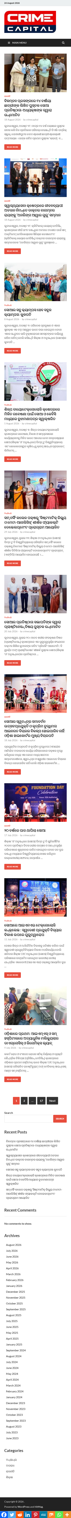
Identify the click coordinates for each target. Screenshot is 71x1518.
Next (52, 1100)
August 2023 (13, 1426)
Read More (11, 146)
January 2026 (14, 1285)
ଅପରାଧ (10, 1465)
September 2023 (16, 1420)
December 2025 (15, 1291)
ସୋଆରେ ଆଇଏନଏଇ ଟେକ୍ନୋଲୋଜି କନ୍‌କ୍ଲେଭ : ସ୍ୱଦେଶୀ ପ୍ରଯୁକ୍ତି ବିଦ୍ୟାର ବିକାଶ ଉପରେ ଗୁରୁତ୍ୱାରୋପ (33, 930)
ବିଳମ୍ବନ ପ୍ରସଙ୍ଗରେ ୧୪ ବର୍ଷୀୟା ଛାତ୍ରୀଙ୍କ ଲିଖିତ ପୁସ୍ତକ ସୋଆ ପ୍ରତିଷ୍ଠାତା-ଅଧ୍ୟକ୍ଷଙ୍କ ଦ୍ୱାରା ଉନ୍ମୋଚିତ (33, 1145)
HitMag (39, 1506)
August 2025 (13, 1315)
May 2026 (12, 1262)
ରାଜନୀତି (7, 96)
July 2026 (12, 1250)
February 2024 (14, 1391)
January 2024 (14, 1397)
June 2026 (12, 1256)
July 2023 (12, 1432)
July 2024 (12, 1362)
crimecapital (32, 119)
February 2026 (14, 1280)
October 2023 (14, 1414)
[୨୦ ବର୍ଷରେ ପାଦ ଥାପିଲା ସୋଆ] (35, 804)
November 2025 (15, 1297)
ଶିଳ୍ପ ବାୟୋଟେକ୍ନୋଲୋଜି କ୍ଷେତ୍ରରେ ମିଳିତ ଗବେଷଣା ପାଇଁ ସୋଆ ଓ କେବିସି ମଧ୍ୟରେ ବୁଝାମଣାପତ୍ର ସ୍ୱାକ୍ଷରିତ (32, 414)
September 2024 (16, 1350)
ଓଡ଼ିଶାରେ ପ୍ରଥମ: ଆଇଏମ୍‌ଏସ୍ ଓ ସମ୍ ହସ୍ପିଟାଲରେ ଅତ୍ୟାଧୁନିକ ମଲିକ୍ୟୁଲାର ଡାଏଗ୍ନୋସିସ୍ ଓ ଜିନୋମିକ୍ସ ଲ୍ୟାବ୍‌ (31, 1038)
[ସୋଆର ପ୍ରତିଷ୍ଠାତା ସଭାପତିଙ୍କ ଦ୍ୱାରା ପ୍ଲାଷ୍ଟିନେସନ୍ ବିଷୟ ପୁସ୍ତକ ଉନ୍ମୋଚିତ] (35, 595)
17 (41, 1100)
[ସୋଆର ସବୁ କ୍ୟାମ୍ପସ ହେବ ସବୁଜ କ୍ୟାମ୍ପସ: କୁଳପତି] (35, 283)
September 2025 (16, 1309)
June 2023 (12, 1438)
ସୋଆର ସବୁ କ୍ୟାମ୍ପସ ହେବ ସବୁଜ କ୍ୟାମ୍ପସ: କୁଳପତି (34, 1169)
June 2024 (12, 1367)
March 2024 (13, 1385)
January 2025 (14, 1344)
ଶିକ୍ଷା (9, 1477)
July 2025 (12, 1321)
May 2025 (12, 1332)
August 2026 (13, 1244)
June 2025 (12, 1326)
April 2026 (12, 1268)
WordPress (24, 1506)
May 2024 (12, 1373)
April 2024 (12, 1379)
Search (8, 1112)
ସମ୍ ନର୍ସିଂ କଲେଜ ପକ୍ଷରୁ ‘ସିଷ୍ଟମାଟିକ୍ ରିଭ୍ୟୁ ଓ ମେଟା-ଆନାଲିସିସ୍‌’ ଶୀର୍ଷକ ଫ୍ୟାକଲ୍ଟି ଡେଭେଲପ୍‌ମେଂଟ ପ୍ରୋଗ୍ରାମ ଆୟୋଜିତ (35, 522)
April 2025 (12, 1338)
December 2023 (15, 1403)
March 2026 (13, 1274)
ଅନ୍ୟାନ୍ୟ (8, 305)
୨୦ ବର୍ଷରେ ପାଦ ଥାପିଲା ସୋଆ (24, 830)
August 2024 (13, 1356)
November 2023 (15, 1408)
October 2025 (14, 1303)
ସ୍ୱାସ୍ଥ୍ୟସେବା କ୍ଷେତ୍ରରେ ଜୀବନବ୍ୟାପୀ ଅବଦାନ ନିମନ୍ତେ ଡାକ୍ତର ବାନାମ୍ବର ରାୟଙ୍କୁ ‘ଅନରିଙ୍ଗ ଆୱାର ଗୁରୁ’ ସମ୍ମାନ (33, 210)
